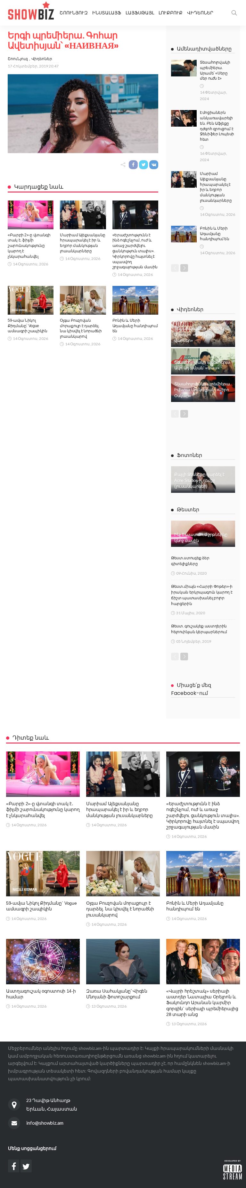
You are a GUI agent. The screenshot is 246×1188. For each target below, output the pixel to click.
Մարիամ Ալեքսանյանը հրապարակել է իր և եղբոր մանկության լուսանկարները (119, 809)
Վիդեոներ (200, 12)
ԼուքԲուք (171, 12)
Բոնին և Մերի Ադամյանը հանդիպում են (135, 326)
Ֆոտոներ (189, 455)
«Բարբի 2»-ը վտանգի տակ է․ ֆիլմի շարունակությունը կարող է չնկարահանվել (29, 246)
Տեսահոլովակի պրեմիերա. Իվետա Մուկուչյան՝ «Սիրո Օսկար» (202, 390)
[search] (234, 13)
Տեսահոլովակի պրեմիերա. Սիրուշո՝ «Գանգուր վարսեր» (202, 334)
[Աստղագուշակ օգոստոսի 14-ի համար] (43, 961)
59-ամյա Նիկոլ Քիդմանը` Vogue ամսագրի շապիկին (27, 326)
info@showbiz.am (44, 1123)
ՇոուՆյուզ (18, 58)
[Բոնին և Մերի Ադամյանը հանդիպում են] (135, 300)
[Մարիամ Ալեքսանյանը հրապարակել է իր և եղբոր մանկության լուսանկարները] (83, 215)
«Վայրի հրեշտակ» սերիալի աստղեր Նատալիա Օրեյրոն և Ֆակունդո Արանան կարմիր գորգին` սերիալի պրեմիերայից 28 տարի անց (202, 1002)
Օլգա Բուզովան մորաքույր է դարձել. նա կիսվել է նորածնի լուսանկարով (120, 909)
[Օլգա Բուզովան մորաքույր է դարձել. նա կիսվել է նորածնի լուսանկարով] (83, 300)
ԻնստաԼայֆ (106, 12)
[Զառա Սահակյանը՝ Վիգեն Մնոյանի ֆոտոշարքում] (123, 961)
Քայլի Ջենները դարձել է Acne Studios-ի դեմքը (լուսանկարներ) (199, 480)
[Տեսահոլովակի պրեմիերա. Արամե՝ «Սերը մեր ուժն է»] (184, 68)
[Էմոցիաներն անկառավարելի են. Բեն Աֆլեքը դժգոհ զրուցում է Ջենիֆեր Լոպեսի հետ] (184, 118)
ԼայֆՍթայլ (140, 12)
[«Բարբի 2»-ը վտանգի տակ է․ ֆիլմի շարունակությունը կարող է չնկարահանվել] (30, 215)
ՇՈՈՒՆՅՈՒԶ (74, 12)
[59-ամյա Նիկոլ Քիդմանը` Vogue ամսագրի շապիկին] (30, 300)
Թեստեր (188, 509)
